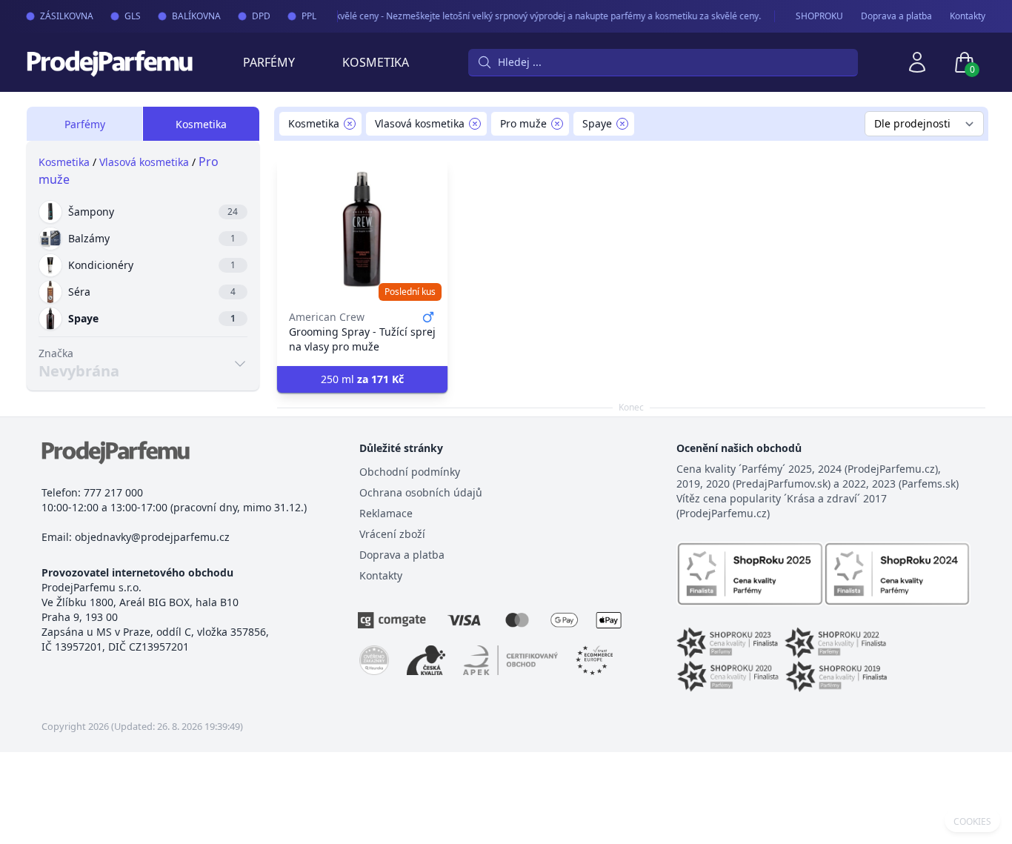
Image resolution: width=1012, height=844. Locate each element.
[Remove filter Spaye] (622, 124)
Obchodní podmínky (409, 472)
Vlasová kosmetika (144, 162)
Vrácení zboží (392, 534)
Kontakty (967, 16)
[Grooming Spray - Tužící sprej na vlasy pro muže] (362, 229)
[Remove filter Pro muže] (557, 124)
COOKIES (972, 822)
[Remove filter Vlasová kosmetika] (475, 124)
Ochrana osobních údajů (420, 492)
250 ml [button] (362, 379)
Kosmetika (375, 62)
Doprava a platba (896, 16)
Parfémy (269, 62)
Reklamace (386, 513)
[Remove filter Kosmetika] (350, 124)
